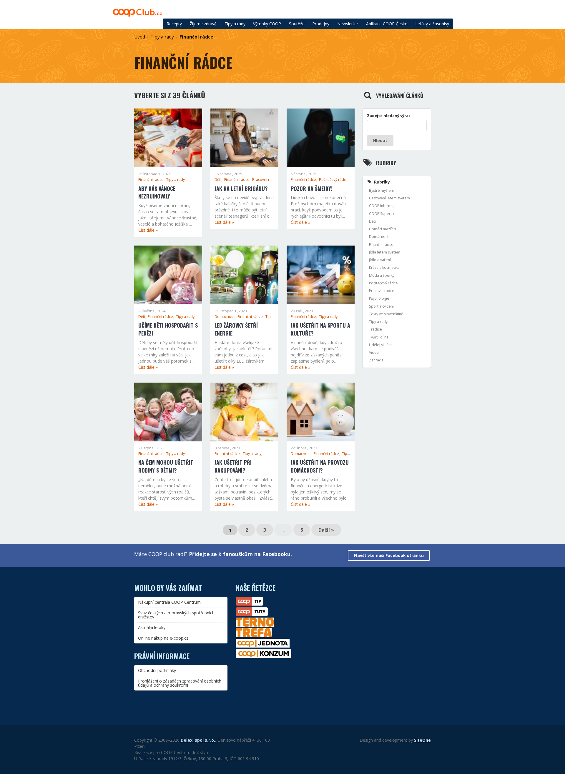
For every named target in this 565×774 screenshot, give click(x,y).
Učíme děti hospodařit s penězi (168, 329)
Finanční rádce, (151, 179)
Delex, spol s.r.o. (198, 740)
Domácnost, (225, 316)
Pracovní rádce (381, 290)
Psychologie (379, 298)
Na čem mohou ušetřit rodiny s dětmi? (165, 466)
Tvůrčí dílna (378, 337)
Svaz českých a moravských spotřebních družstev (176, 615)
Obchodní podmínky (157, 670)
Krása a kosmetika (384, 267)
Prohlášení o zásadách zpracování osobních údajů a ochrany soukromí (179, 683)
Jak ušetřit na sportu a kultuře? (320, 329)
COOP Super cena (384, 213)
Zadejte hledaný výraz (389, 115)
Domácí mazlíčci (382, 228)
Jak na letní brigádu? (241, 188)
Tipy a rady (235, 23)
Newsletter (347, 23)
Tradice (375, 329)
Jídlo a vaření (380, 259)
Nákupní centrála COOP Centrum (169, 602)
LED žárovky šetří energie (236, 329)
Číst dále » (148, 230)
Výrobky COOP (267, 23)
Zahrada (376, 360)
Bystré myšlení (381, 190)
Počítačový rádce (383, 283)
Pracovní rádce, (266, 179)
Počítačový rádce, (334, 179)
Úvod (139, 37)
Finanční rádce (196, 37)
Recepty (174, 23)
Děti (372, 221)
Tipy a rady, (176, 179)
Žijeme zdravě (203, 23)
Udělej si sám (380, 344)
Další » (326, 530)
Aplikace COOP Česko (387, 23)
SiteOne (422, 740)
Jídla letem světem (384, 252)
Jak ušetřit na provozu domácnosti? (320, 466)
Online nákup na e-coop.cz (163, 638)
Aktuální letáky (151, 627)
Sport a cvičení (381, 306)
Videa (374, 352)
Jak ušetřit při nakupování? (233, 466)
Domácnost (378, 236)
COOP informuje (383, 205)
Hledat (380, 140)
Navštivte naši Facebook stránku (389, 555)
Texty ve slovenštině (386, 313)
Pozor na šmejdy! (312, 188)
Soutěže (297, 23)
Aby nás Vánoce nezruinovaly (156, 192)
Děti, (219, 179)
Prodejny (320, 23)
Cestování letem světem (389, 198)
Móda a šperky (381, 275)
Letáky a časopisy (432, 23)
